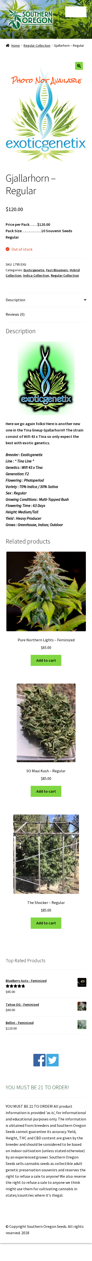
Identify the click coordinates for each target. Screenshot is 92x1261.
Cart (70, 1248)
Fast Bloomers (57, 270)
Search (46, 1252)
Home (15, 45)
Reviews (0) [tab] (15, 314)
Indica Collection (36, 275)
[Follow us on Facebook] (39, 1064)
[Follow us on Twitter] (52, 1064)
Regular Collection (37, 45)
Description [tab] (15, 299)
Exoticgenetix (34, 270)
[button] (79, 66)
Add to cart (46, 660)
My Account (15, 1252)
